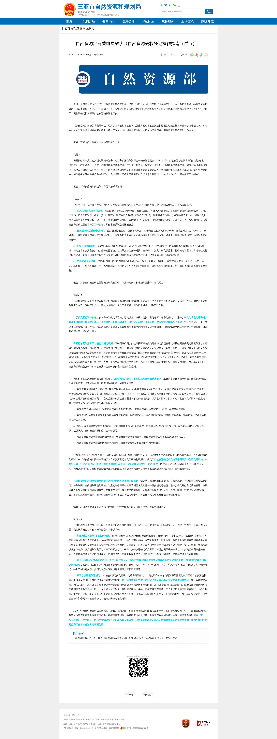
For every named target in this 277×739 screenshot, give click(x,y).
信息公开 (128, 21)
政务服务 (168, 21)
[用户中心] (170, 5)
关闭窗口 (147, 695)
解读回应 (148, 21)
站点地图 (66, 715)
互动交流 (187, 21)
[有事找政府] (165, 5)
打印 (185, 54)
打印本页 (130, 695)
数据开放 (207, 21)
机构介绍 (89, 21)
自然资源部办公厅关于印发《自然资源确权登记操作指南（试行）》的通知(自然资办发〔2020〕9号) (126, 638)
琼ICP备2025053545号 (84, 728)
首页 (69, 21)
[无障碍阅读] (183, 5)
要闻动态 (108, 21)
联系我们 (75, 715)
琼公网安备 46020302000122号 (135, 728)
